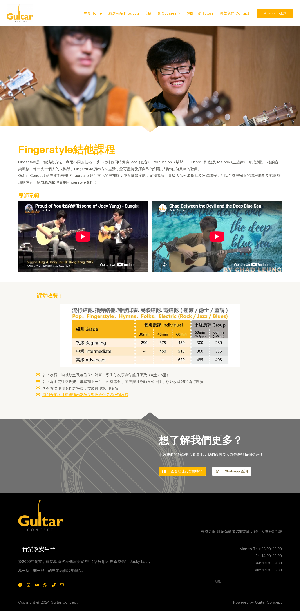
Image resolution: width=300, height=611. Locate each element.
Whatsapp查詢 (275, 13)
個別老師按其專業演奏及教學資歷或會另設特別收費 (85, 395)
